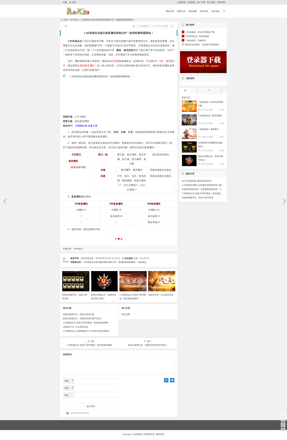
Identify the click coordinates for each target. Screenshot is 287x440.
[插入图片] (172, 380)
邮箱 (69, 388)
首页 (66, 19)
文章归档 (221, 2)
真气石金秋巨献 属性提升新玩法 (197, 181)
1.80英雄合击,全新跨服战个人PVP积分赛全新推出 (86, 331)
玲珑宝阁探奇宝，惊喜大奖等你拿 (78, 314)
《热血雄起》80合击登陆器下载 (200, 32)
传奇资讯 (215, 11)
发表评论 (145, 26)
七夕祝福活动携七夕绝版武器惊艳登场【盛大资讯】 (206, 185)
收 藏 (119, 239)
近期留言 (191, 2)
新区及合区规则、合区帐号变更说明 (202, 44)
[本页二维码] (283, 430)
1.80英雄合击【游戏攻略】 (197, 36)
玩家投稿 (181, 2)
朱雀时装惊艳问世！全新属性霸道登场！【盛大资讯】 (207, 189)
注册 (65, 2)
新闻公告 (181, 11)
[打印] (134, 26)
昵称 (69, 380)
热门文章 (201, 2)
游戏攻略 (192, 11)
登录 (74, 2)
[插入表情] (166, 380)
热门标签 (211, 2)
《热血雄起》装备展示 (195, 40)
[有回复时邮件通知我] (66, 413)
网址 (67, 395)
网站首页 (170, 11)
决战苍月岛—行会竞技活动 (160, 295)
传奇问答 (204, 11)
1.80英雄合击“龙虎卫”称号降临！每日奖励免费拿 (85, 322)
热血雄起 (129, 258)
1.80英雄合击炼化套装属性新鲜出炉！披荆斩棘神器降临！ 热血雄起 (114, 262)
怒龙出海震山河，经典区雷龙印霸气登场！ (83, 318)
